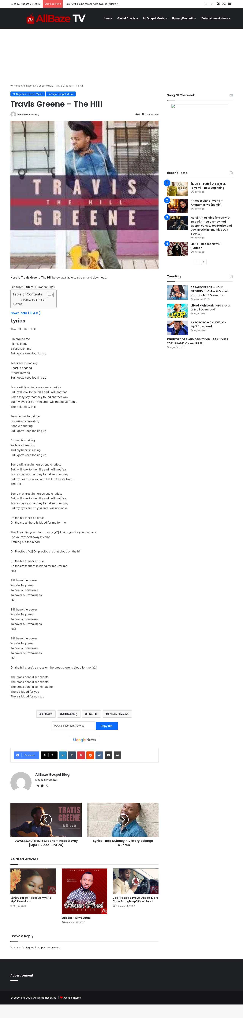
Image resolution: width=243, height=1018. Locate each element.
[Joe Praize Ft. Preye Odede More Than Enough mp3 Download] (136, 881)
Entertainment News (214, 18)
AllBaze (47, 714)
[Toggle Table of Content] (48, 295)
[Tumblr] (72, 755)
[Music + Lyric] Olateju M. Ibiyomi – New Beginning (208, 186)
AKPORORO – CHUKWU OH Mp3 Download (208, 324)
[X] (46, 786)
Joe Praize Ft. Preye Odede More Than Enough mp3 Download (135, 899)
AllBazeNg (69, 714)
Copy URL (107, 725)
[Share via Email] (108, 755)
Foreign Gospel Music (61, 94)
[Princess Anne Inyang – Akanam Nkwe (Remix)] (177, 206)
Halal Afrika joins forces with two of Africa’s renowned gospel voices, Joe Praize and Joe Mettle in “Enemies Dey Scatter (136, 3)
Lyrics (18, 303)
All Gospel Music (154, 18)
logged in (31, 947)
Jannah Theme (72, 997)
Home (108, 18)
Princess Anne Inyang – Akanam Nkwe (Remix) (207, 203)
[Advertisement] (121, 51)
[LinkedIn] (63, 755)
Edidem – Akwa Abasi (76, 918)
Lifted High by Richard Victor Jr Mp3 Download (210, 307)
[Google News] (84, 740)
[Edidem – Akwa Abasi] (84, 891)
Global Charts (126, 18)
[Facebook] (42, 786)
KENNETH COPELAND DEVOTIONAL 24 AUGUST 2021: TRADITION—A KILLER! (197, 341)
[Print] (117, 755)
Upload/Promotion (184, 18)
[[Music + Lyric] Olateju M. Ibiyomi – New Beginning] (177, 189)
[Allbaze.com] (56, 18)
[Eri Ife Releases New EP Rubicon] (177, 249)
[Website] (37, 786)
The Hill (92, 714)
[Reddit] (90, 755)
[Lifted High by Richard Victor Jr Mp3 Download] (177, 311)
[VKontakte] (99, 755)
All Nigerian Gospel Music (38, 85)
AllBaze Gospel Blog (28, 114)
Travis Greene (118, 714)
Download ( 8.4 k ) (35, 300)
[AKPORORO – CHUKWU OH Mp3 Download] (177, 328)
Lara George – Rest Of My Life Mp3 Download (30, 899)
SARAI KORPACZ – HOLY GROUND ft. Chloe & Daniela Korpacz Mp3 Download (210, 291)
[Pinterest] (81, 755)
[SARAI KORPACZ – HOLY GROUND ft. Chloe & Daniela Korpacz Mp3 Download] (177, 292)
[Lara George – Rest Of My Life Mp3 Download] (33, 881)
